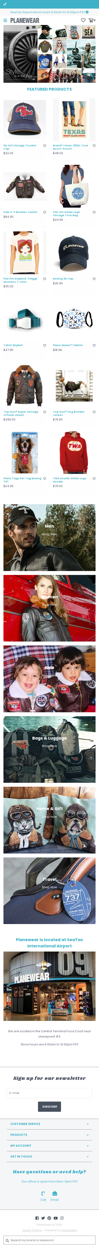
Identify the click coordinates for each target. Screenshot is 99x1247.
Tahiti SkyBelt (13, 345)
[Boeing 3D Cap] (74, 252)
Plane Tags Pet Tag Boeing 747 (22, 480)
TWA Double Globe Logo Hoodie (69, 480)
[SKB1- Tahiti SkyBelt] (24, 319)
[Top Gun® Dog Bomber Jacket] (74, 386)
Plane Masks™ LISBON (67, 345)
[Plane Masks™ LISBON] (74, 319)
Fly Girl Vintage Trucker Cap (19, 147)
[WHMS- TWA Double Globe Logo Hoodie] (74, 452)
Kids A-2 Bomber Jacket (20, 212)
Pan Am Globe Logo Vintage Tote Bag (66, 214)
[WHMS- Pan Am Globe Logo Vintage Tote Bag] (74, 186)
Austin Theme (32, 1230)
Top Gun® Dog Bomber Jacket (69, 413)
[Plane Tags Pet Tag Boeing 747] (24, 452)
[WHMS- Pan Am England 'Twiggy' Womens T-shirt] (24, 252)
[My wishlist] (83, 20)
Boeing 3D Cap (63, 278)
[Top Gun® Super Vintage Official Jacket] (24, 386)
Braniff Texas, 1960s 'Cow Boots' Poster (70, 147)
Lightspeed (69, 1230)
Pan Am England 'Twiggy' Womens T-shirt (20, 280)
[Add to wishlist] (44, 146)
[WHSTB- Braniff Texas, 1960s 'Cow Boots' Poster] (74, 119)
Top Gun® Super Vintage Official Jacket (20, 413)
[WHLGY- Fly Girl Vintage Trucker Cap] (24, 119)
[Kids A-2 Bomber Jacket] (24, 186)
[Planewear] (24, 20)
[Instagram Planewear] (61, 1218)
